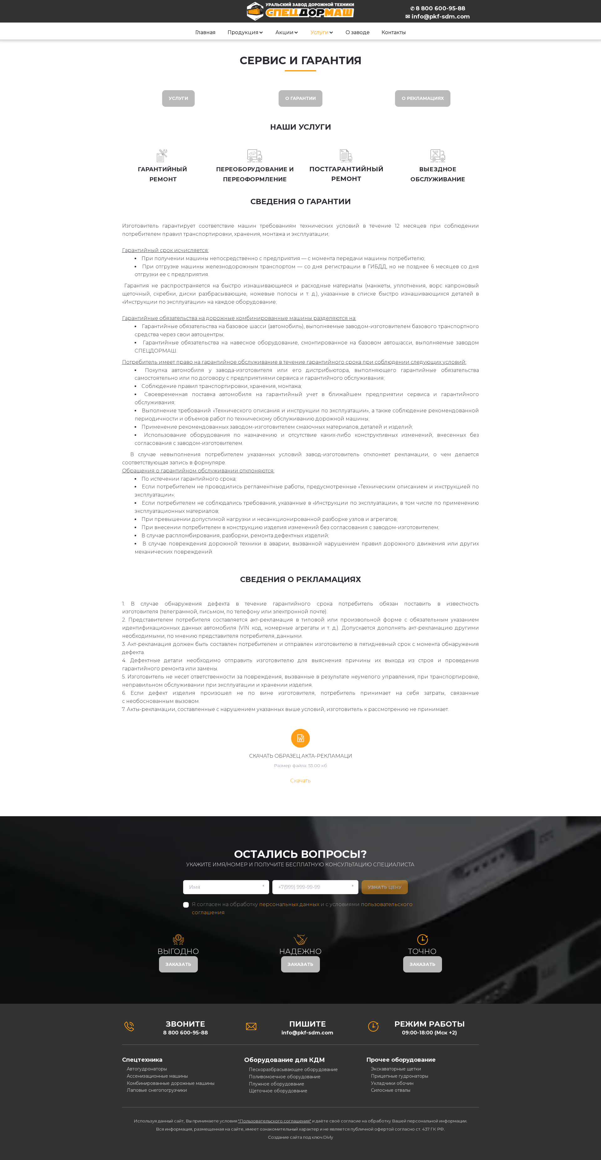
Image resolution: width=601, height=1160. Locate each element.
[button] (246, 32)
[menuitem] (205, 32)
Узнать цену (385, 887)
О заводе (358, 32)
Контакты (394, 32)
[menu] (300, 32)
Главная (205, 32)
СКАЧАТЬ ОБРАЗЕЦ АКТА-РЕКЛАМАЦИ (300, 756)
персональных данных (289, 904)
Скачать (300, 781)
